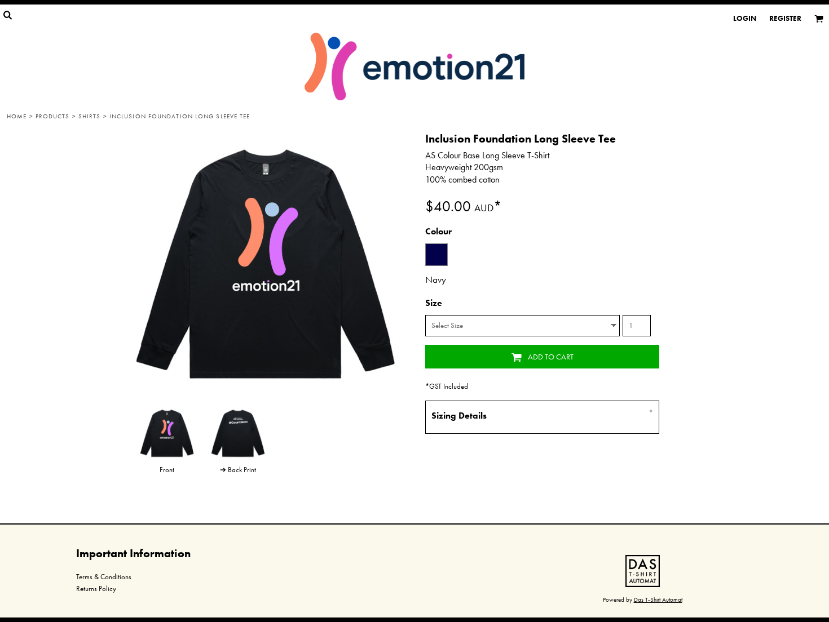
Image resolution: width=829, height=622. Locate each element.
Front (167, 469)
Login (744, 18)
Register (785, 18)
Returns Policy (96, 588)
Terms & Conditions (103, 576)
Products (53, 116)
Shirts (89, 116)
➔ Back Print (238, 469)
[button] (642, 571)
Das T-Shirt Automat (658, 599)
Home (17, 116)
